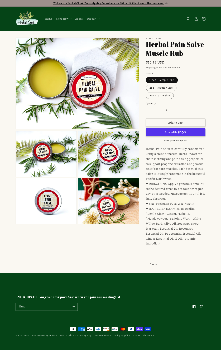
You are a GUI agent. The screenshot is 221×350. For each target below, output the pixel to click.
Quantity (151, 103)
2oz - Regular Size (161, 87)
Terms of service (103, 335)
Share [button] (153, 264)
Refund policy (67, 335)
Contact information (143, 335)
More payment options (176, 140)
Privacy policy (84, 335)
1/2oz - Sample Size (162, 80)
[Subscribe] (74, 306)
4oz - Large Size (160, 95)
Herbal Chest (30, 336)
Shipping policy (122, 335)
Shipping (151, 67)
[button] (63, 18)
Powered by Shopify (47, 336)
